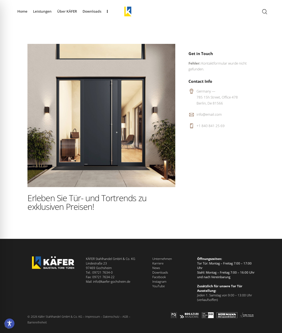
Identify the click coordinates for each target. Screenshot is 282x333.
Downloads (160, 272)
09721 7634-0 (102, 272)
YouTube (158, 286)
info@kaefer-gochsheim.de (111, 281)
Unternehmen (162, 259)
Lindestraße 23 (96, 263)
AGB (125, 317)
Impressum (92, 317)
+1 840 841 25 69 (211, 125)
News (156, 268)
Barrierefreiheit (37, 322)
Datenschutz (111, 317)
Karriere (158, 263)
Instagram (159, 281)
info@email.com (209, 114)
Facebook (159, 277)
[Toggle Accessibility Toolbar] (9, 323)
